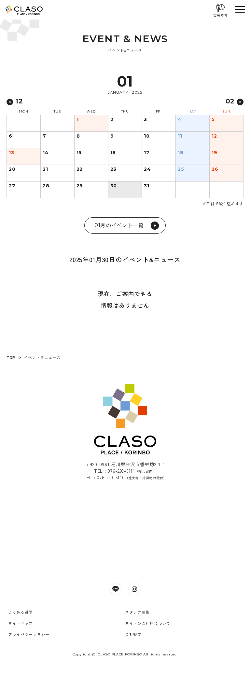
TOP (11, 357)
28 (46, 186)
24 (147, 169)
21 (45, 169)
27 (12, 186)
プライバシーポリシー (28, 634)
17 (146, 152)
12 (214, 136)
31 (146, 186)
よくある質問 (20, 612)
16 (113, 152)
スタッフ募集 (137, 612)
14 (46, 152)
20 (12, 169)
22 (79, 169)
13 (11, 152)
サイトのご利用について (148, 623)
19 (214, 152)
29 (79, 186)
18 (180, 152)
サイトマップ (20, 623)
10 (146, 136)
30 (113, 186)
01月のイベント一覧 (119, 225)
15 (79, 152)
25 (181, 169)
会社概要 (133, 634)
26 (215, 169)
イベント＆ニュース (42, 357)
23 (113, 169)
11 (180, 136)
